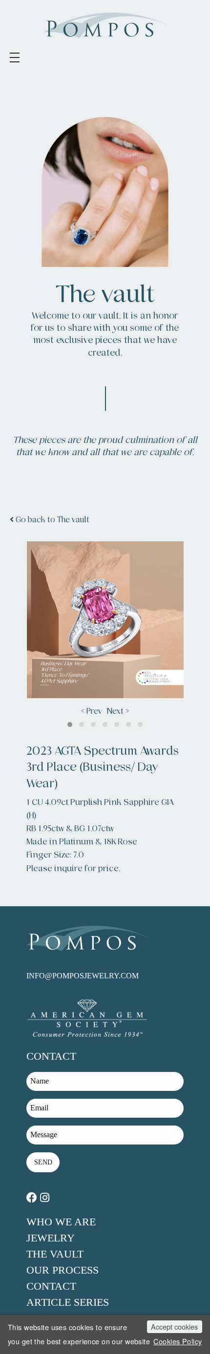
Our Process (62, 1270)
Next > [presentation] (118, 711)
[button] (70, 724)
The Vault (55, 1254)
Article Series (67, 1302)
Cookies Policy (177, 1341)
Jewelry (50, 1238)
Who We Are (61, 1222)
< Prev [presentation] (91, 711)
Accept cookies (174, 1326)
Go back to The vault (51, 519)
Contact (51, 1286)
